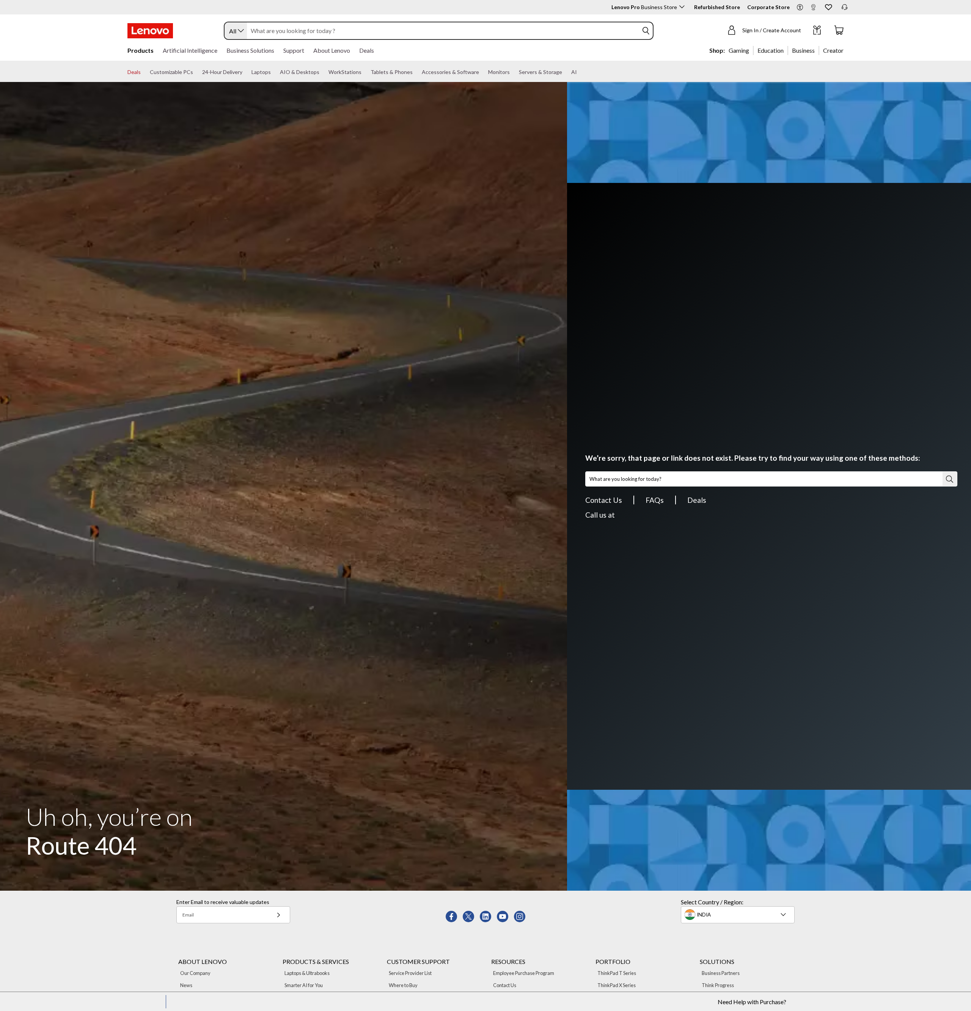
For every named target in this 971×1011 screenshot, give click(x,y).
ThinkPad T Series (616, 973)
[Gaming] (751, 50)
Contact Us (603, 500)
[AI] (580, 72)
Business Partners (721, 973)
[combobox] (236, 30)
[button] (800, 7)
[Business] (817, 50)
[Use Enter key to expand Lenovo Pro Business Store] (682, 7)
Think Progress (718, 985)
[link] (813, 9)
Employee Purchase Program (523, 973)
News (186, 985)
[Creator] (846, 50)
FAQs (655, 500)
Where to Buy (403, 985)
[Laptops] (274, 72)
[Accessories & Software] (482, 72)
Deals (696, 500)
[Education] (786, 50)
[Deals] (143, 72)
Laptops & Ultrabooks (307, 973)
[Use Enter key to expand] (805, 31)
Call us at (600, 514)
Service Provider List (410, 973)
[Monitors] (513, 72)
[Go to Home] (150, 30)
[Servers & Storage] (565, 72)
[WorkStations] (364, 72)
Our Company (195, 973)
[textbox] (738, 915)
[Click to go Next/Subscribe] (278, 915)
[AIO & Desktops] (322, 72)
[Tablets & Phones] (415, 72)
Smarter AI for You (303, 985)
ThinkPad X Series (616, 985)
